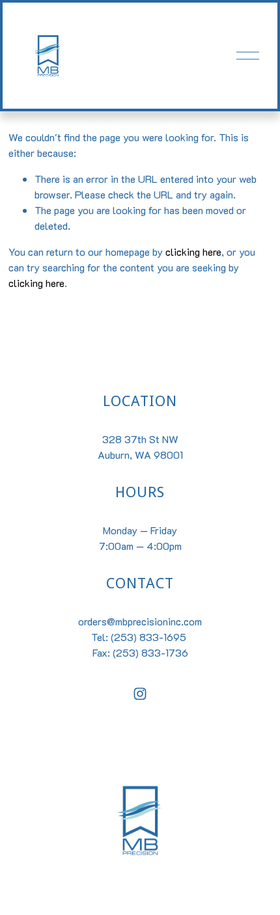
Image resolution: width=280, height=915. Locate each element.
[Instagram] (140, 693)
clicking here (193, 251)
